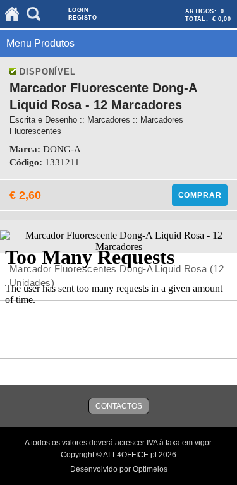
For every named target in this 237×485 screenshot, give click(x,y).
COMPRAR (200, 195)
